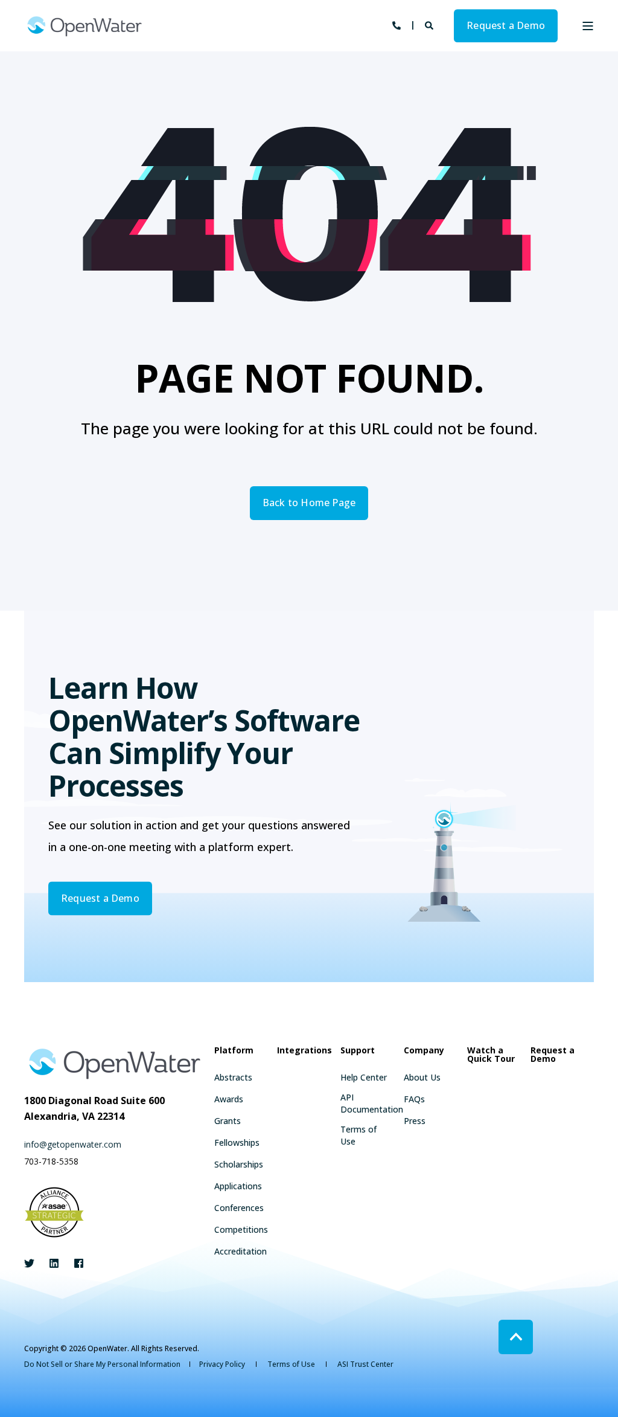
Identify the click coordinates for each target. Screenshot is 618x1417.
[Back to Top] (516, 1337)
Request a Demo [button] (506, 25)
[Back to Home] (84, 25)
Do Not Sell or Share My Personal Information (102, 1364)
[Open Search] (430, 24)
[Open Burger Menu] (588, 26)
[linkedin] (54, 1263)
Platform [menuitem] (233, 1051)
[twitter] (33, 1263)
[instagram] (75, 1263)
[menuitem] (233, 1078)
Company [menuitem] (424, 1051)
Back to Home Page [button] (309, 502)
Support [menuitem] (357, 1051)
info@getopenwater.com (72, 1144)
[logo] (114, 1063)
